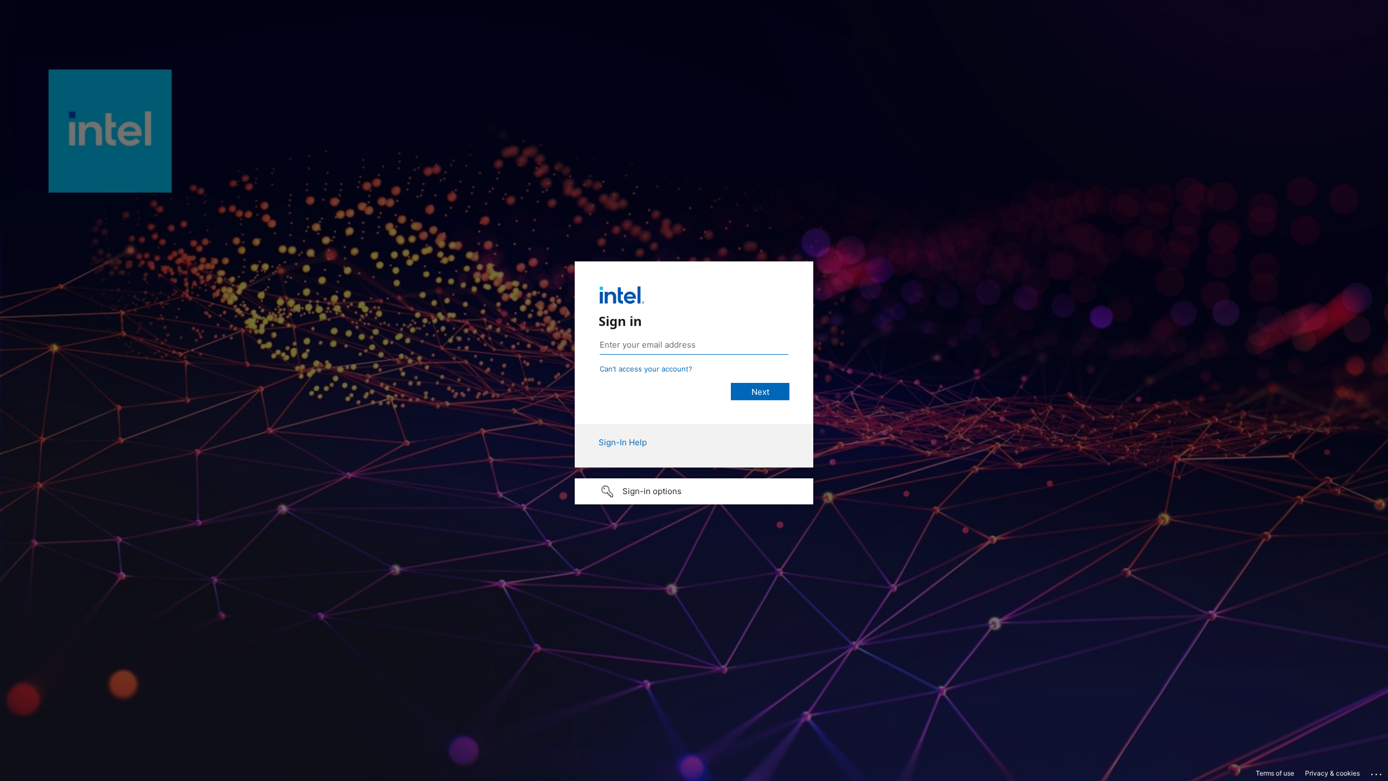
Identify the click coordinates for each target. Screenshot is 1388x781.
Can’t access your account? (646, 368)
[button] (694, 491)
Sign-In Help (623, 442)
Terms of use (1275, 773)
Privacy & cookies (1332, 773)
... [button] (1377, 771)
